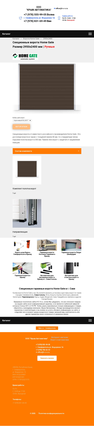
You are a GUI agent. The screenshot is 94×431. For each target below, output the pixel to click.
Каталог (16, 39)
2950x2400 (47, 39)
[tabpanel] (47, 196)
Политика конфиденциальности (51, 413)
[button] (47, 328)
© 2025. (33, 413)
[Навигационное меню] (90, 34)
